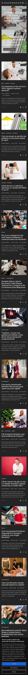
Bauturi (3, 278)
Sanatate (10, 9)
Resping (14, 671)
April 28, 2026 (12, 588)
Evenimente (8, 431)
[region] (14, 656)
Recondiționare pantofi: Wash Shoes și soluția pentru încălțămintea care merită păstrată (14, 633)
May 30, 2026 (14, 342)
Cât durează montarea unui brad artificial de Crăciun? (13, 435)
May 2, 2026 (14, 488)
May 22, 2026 (14, 439)
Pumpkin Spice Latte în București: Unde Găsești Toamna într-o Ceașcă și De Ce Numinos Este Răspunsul (13, 284)
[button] (26, 3)
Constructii (11, 33)
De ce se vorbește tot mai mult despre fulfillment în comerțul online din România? (13, 237)
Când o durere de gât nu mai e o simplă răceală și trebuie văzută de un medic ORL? (13, 484)
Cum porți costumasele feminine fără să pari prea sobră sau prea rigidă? (12, 386)
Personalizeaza (14, 667)
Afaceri (5, 33)
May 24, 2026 (14, 391)
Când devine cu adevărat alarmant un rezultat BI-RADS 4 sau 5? (13, 188)
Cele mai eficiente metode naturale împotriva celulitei (12, 584)
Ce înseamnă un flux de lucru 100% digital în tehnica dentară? (13, 16)
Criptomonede (4, 329)
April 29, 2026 (14, 540)
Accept (14, 663)
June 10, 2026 (14, 290)
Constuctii (18, 33)
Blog (5, 9)
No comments (6, 95)
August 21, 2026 (15, 93)
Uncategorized (9, 278)
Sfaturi (13, 431)
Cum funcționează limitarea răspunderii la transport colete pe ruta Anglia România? (13, 534)
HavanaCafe (14, 3)
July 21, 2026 (14, 143)
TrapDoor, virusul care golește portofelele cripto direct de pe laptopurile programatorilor (12, 336)
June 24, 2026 (14, 242)
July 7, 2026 (14, 192)
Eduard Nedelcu (5, 93)
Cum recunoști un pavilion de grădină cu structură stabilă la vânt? (14, 40)
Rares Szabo (4, 588)
